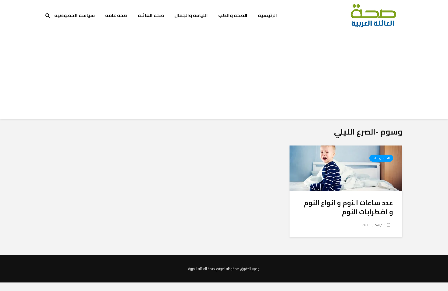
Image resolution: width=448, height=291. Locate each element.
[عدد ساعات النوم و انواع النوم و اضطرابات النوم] (346, 167)
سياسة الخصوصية (74, 15)
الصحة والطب (232, 15)
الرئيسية (267, 15)
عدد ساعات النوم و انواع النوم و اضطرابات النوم (348, 207)
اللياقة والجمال (191, 15)
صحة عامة (116, 15)
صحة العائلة (151, 15)
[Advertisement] (224, 76)
